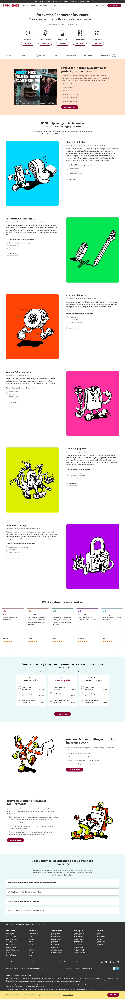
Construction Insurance (23, 924)
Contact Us (9, 962)
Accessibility (89, 968)
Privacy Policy (77, 968)
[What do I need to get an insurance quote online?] (115, 892)
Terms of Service (68, 968)
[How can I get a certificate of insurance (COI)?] (115, 901)
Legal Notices (61, 981)
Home (7, 924)
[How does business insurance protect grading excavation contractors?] (115, 882)
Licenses (83, 968)
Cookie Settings (68, 995)
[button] (28, 37)
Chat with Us (36, 962)
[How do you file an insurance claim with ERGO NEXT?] (115, 910)
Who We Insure (13, 924)
